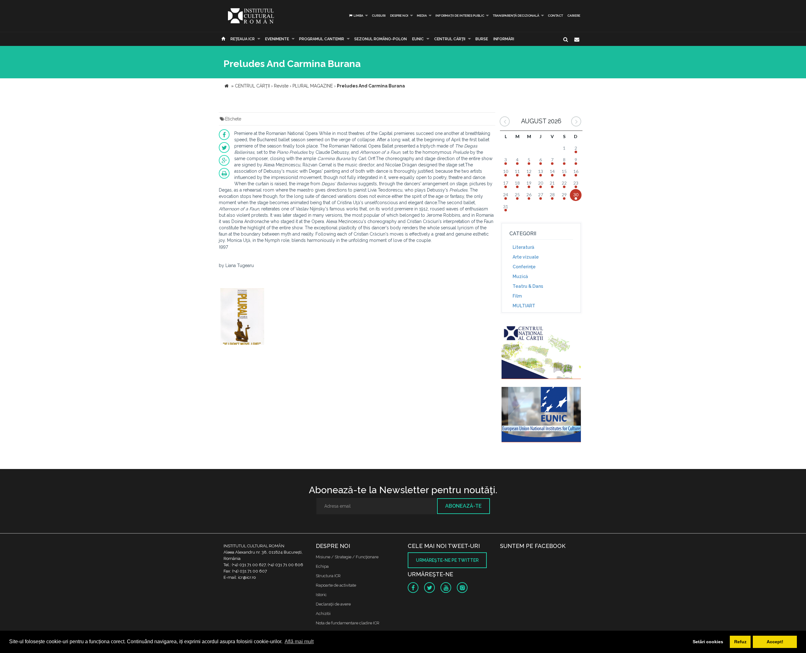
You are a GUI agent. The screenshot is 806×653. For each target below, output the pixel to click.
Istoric (321, 594)
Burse (481, 39)
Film (517, 296)
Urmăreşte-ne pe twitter (447, 560)
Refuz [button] (740, 641)
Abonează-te (463, 506)
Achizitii (323, 613)
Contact (555, 15)
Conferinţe (524, 266)
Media (422, 15)
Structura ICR (328, 575)
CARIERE (573, 15)
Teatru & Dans (528, 286)
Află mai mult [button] (299, 641)
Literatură (523, 247)
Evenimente (277, 39)
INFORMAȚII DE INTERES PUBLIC (459, 15)
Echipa (322, 566)
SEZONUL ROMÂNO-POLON (380, 39)
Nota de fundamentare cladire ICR (347, 623)
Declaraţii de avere (333, 604)
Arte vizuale (526, 257)
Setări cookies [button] (708, 641)
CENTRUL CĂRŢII (449, 39)
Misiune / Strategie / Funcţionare (347, 557)
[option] (242, 317)
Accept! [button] (775, 641)
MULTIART (524, 305)
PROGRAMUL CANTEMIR (321, 39)
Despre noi (399, 15)
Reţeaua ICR (242, 39)
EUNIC (418, 39)
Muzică (520, 276)
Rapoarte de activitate (336, 585)
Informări (503, 39)
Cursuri (379, 15)
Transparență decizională (516, 15)
